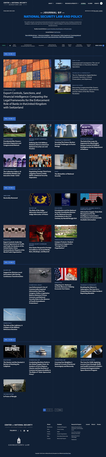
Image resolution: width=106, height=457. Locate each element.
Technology (79, 45)
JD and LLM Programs (62, 427)
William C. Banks (98, 11)
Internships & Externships (62, 436)
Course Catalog (60, 429)
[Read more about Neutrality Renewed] (14, 196)
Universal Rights (89, 45)
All (10, 45)
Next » (60, 410)
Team (48, 429)
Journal (83, 3)
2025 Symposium (55, 35)
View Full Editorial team (31, 35)
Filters (98, 45)
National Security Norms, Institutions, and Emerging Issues (77, 429)
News (48, 436)
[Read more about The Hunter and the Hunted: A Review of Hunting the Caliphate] (14, 356)
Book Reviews (14, 45)
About (48, 424)
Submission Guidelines (44, 35)
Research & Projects (76, 424)
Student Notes (70, 45)
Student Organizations (62, 434)
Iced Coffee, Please (67, 453)
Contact (48, 438)
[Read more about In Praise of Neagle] (14, 388)
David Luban (68, 29)
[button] (101, 3)
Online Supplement (65, 35)
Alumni (90, 3)
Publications (74, 439)
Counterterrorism (28, 45)
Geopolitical (41, 45)
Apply (58, 431)
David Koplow (59, 29)
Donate (96, 3)
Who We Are (49, 427)
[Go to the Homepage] (15, 5)
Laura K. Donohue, (51, 29)
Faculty (48, 431)
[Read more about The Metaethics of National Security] (66, 166)
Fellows (48, 434)
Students (59, 424)
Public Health (63, 45)
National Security (52, 45)
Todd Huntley (57, 32)
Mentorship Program (61, 438)
